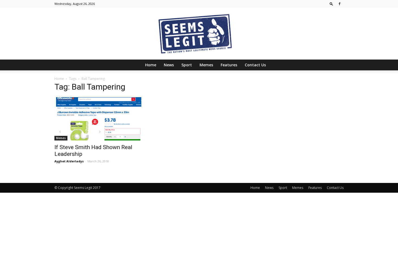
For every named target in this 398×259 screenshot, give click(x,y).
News (169, 64)
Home (150, 64)
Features (229, 64)
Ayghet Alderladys (69, 161)
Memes (206, 64)
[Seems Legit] (199, 34)
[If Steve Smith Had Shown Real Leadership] (98, 118)
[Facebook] (339, 4)
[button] (331, 4)
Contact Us (255, 64)
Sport (186, 64)
